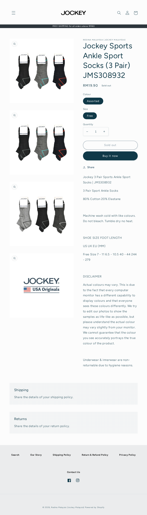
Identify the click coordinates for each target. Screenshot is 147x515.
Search (15, 455)
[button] (14, 13)
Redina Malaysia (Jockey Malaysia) (67, 507)
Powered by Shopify (95, 507)
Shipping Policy (62, 455)
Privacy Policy (127, 455)
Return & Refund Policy (95, 455)
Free (90, 115)
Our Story (36, 455)
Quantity (88, 124)
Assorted (93, 101)
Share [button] (90, 167)
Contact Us (73, 472)
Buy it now (110, 156)
